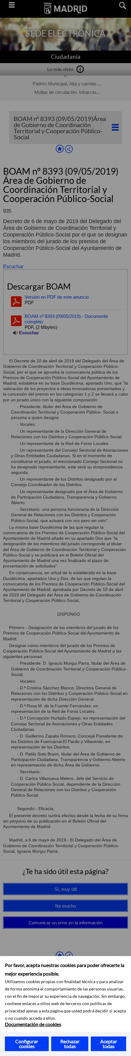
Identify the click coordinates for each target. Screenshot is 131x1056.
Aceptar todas (108, 1043)
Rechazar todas (70, 1043)
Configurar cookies (26, 1043)
